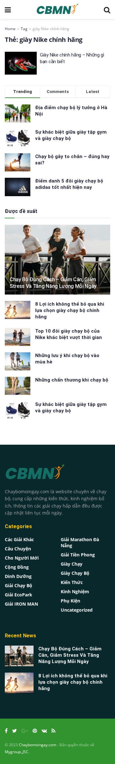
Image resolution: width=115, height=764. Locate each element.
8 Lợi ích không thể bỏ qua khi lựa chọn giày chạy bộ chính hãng (69, 310)
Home (10, 28)
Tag (24, 28)
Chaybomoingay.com (37, 744)
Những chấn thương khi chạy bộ (71, 380)
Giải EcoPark (18, 595)
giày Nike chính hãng (51, 28)
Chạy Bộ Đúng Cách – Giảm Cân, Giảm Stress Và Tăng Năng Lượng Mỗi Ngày (53, 282)
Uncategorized (77, 610)
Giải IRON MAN (21, 604)
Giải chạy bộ (18, 585)
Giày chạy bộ (75, 573)
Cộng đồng (17, 567)
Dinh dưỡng (18, 576)
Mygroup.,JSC (16, 751)
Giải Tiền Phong (78, 555)
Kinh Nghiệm (75, 591)
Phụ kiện (70, 601)
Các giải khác (19, 539)
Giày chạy (71, 564)
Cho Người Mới (22, 558)
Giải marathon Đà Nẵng (80, 542)
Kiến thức (72, 582)
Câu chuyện (18, 549)
